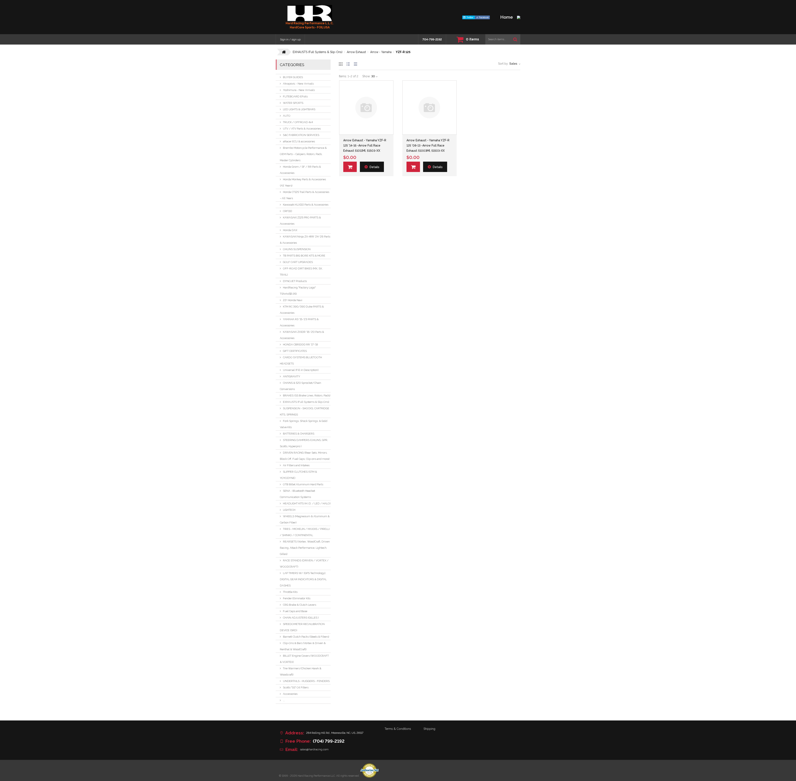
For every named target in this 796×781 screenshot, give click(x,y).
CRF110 (287, 211)
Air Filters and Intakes (296, 465)
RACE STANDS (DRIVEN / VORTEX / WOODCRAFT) (304, 563)
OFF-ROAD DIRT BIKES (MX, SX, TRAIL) (301, 271)
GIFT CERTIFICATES (295, 350)
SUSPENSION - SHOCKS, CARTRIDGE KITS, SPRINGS (304, 411)
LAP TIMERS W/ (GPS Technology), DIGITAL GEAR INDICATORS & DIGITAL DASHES (303, 579)
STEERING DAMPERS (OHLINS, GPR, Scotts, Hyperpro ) (304, 443)
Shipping (429, 728)
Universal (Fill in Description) (301, 370)
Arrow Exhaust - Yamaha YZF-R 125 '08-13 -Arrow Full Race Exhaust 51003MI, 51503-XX (427, 145)
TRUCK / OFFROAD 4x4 (298, 122)
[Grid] (340, 63)
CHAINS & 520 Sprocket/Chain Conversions (300, 386)
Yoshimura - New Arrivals (299, 90)
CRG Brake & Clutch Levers (299, 604)
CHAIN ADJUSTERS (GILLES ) (301, 617)
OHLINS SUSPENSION (297, 249)
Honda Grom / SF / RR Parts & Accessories (300, 169)
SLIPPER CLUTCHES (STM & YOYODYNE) (298, 474)
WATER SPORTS (293, 102)
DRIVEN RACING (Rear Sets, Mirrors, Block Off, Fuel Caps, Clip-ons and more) (305, 455)
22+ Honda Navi (292, 300)
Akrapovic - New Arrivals (298, 83)
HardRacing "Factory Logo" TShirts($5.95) (298, 290)
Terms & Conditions (398, 728)
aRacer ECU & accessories (299, 141)
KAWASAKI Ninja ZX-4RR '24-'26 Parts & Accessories (305, 239)
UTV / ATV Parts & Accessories (302, 128)
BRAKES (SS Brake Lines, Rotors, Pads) (306, 395)
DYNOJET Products (295, 281)
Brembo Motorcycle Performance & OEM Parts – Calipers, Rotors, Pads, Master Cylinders (303, 154)
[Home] (309, 13)
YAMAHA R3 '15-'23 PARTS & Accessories (299, 322)
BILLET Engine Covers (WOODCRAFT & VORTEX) (304, 659)
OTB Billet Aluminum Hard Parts (303, 484)
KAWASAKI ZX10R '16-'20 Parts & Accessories (302, 335)
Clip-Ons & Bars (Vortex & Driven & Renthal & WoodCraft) (303, 646)
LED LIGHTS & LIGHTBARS (299, 109)
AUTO (286, 115)
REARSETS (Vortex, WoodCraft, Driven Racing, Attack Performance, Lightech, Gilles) (305, 548)
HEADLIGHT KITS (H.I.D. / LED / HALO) (307, 503)
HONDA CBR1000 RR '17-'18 (300, 344)
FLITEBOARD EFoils (295, 96)
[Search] (515, 39)
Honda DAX (290, 230)
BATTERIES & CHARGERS (298, 433)
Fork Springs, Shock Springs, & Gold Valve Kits (303, 424)
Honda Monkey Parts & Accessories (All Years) (303, 182)
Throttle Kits (290, 591)
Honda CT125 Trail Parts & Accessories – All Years (304, 195)
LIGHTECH (289, 509)
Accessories (290, 693)
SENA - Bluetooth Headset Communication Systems (297, 494)
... (284, 700)
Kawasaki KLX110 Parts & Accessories (305, 204)
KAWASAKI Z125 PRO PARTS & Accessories (300, 220)
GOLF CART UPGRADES (298, 262)
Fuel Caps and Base (295, 611)
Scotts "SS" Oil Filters (295, 687)
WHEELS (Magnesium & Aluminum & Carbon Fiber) (305, 519)
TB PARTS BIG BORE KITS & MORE (304, 255)
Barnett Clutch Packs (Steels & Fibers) (306, 636)
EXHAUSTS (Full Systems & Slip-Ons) (306, 401)
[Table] (355, 63)
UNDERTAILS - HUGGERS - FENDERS (306, 681)
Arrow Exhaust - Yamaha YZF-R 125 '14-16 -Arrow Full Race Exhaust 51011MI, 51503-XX (364, 145)
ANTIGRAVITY (291, 376)
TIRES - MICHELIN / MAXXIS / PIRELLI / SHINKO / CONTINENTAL (305, 532)
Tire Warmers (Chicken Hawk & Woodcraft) (300, 671)
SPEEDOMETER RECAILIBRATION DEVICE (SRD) (302, 627)
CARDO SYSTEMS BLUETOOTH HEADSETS (301, 360)
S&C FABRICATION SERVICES (301, 135)
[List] (348, 63)
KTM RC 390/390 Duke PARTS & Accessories (302, 309)
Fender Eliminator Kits (296, 598)
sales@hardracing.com (314, 749)
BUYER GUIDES (293, 77)
